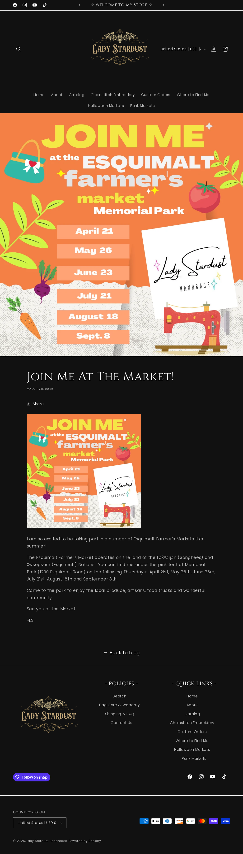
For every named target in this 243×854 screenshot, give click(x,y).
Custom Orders (192, 731)
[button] (18, 49)
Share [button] (38, 403)
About (192, 704)
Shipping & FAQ (119, 713)
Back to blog (125, 652)
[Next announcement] (163, 5)
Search (119, 696)
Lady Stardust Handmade (47, 841)
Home (192, 696)
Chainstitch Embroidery (192, 722)
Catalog (192, 713)
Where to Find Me (192, 740)
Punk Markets (194, 758)
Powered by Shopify (85, 841)
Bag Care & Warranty (119, 704)
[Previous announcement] (79, 5)
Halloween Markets (192, 749)
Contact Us (121, 722)
